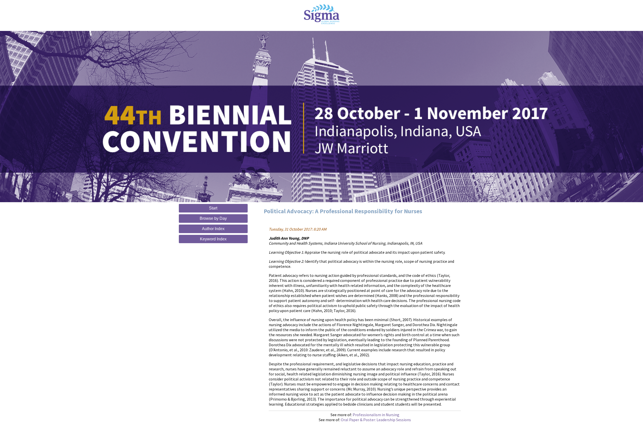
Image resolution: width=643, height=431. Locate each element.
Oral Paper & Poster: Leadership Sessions (376, 419)
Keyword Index (213, 239)
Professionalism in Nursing (376, 414)
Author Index (213, 229)
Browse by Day (213, 218)
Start (213, 208)
